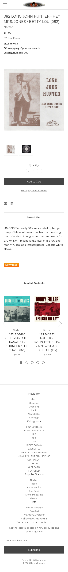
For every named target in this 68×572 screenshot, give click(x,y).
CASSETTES (34, 448)
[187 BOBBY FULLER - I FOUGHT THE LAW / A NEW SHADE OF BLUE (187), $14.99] (47, 309)
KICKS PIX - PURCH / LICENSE (34, 456)
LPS (34, 434)
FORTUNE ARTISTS (34, 430)
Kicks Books (34, 487)
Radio (34, 410)
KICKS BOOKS (34, 445)
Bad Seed (34, 491)
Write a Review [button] (13, 38)
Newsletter (34, 414)
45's (34, 437)
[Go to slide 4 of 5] (37, 362)
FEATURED (34, 470)
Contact (34, 403)
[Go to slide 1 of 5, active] (21, 362)
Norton (34, 480)
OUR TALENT (34, 459)
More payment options (34, 190)
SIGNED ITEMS (34, 426)
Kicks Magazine (34, 494)
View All (34, 498)
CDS (34, 441)
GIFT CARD (34, 467)
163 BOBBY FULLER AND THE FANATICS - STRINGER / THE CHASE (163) (17, 342)
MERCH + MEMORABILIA (34, 452)
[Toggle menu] (5, 5)
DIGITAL (34, 463)
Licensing (34, 406)
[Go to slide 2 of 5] (26, 362)
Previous (4, 323)
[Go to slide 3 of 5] (32, 362)
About (34, 399)
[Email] (5, 203)
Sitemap (34, 417)
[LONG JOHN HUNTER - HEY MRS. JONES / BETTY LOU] (11, 264)
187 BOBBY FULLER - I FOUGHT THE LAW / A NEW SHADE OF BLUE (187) (47, 342)
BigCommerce (40, 560)
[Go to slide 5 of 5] (43, 362)
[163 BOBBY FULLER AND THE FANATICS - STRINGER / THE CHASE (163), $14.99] (17, 309)
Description (34, 217)
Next (59, 323)
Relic (34, 483)
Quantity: (34, 165)
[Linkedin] (11, 203)
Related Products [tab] (34, 283)
